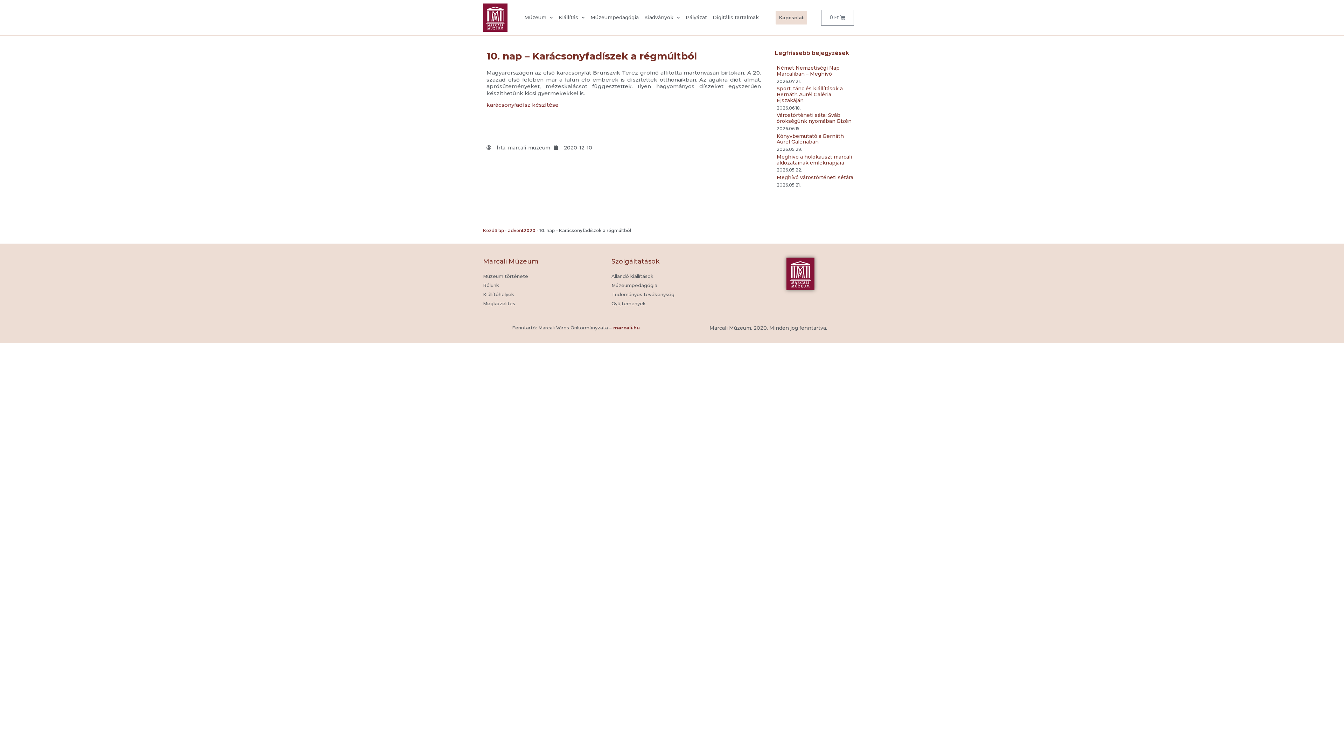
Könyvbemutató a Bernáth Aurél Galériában (810, 139)
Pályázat (696, 17)
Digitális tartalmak (736, 17)
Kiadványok (658, 17)
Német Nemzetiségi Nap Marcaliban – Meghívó (808, 71)
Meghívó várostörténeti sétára (815, 177)
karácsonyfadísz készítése (522, 105)
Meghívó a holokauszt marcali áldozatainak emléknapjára (814, 160)
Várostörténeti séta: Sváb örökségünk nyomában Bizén (814, 118)
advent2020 (522, 230)
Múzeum (535, 17)
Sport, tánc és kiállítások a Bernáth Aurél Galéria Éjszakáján (810, 94)
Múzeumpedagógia (614, 17)
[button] (628, 303)
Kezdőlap (493, 230)
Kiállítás (568, 17)
